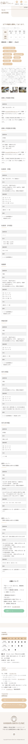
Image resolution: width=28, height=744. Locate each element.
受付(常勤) (6, 61)
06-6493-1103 (13, 673)
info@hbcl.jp (9, 689)
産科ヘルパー (7, 64)
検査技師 (17, 57)
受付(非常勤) (17, 61)
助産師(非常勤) (18, 54)
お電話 (21, 4)
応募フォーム (9, 611)
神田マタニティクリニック (11, 700)
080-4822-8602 (21, 679)
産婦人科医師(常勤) (9, 48)
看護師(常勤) (7, 57)
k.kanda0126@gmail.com (11, 111)
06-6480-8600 (16, 607)
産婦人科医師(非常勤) (9, 51)
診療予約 (17, 4)
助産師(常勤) (7, 54)
